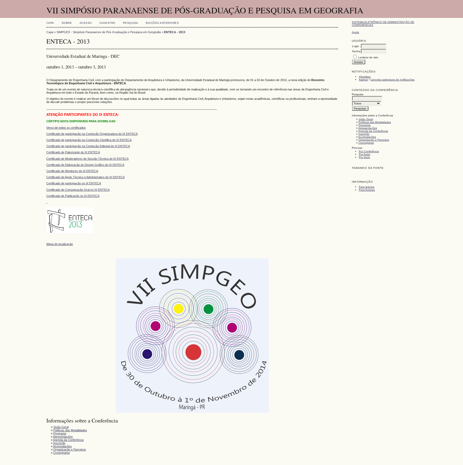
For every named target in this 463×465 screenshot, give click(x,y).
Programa (365, 125)
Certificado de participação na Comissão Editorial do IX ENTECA (88, 146)
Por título (364, 157)
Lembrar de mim (368, 57)
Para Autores (367, 189)
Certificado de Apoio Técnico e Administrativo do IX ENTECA (85, 177)
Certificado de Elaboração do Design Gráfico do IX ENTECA (85, 164)
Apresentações (367, 128)
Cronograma (366, 142)
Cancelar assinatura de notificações (392, 79)
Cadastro (107, 22)
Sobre (67, 22)
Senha (356, 51)
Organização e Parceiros (374, 139)
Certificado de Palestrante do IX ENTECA (73, 152)
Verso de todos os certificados (66, 127)
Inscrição (364, 133)
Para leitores (366, 186)
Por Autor (364, 154)
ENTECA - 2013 (174, 32)
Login (355, 46)
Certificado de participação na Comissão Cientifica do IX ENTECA (89, 140)
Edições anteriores (162, 22)
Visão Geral (366, 119)
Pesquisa (130, 22)
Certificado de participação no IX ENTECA (73, 183)
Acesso (86, 22)
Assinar (363, 79)
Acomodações (367, 136)
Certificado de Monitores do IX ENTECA (72, 171)
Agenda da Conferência (373, 130)
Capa (50, 22)
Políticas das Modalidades (375, 122)
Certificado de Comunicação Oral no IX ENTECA (78, 189)
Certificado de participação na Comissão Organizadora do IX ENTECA (92, 133)
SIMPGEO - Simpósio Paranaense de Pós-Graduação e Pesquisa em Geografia (109, 32)
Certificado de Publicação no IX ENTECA (72, 195)
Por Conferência (369, 151)
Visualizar (365, 76)
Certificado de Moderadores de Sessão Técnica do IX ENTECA (87, 158)
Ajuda (355, 32)
